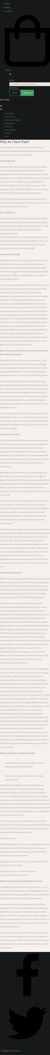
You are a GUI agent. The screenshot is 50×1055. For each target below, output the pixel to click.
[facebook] (27, 998)
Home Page (9, 114)
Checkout (27, 93)
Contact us (9, 127)
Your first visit (10, 117)
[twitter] (27, 1045)
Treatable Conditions (13, 120)
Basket (15, 93)
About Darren (10, 130)
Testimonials (10, 123)
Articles (8, 133)
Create (17, 1051)
